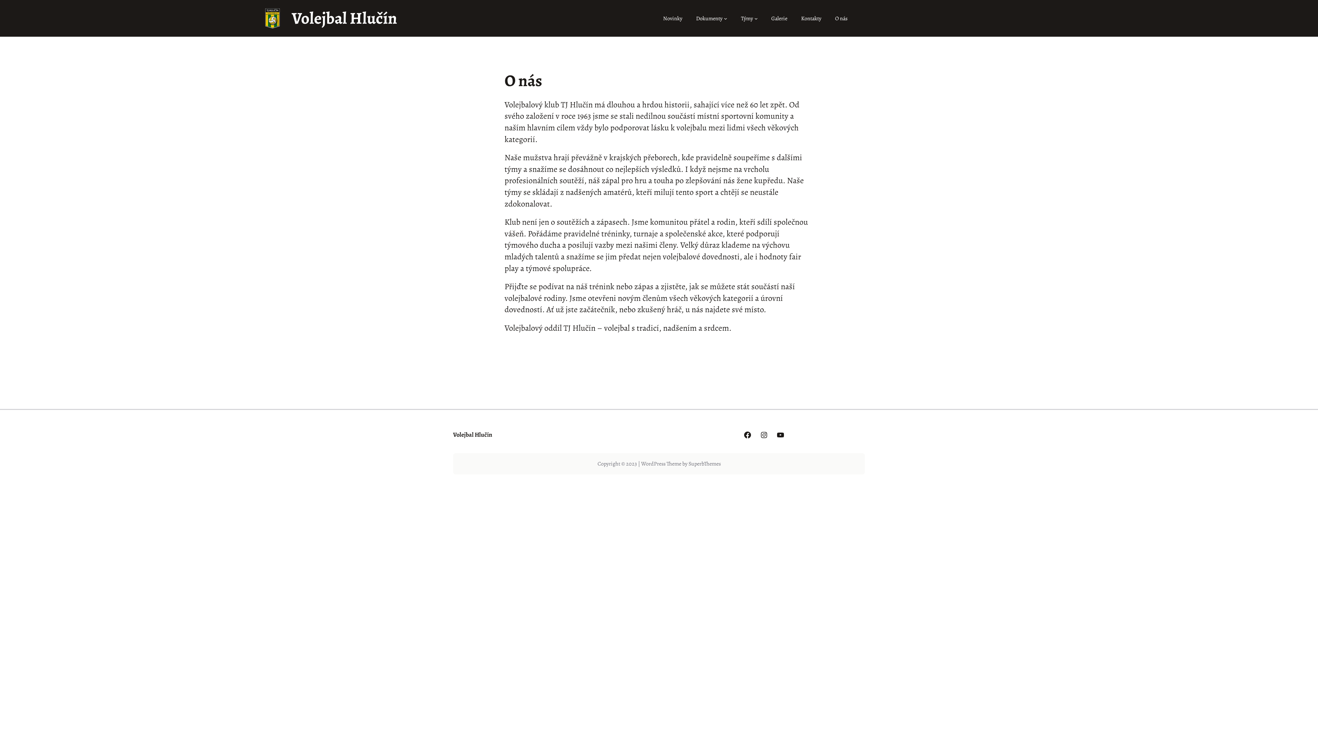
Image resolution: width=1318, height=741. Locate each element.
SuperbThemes (705, 464)
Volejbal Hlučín (344, 18)
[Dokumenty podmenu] (725, 18)
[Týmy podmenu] (756, 18)
